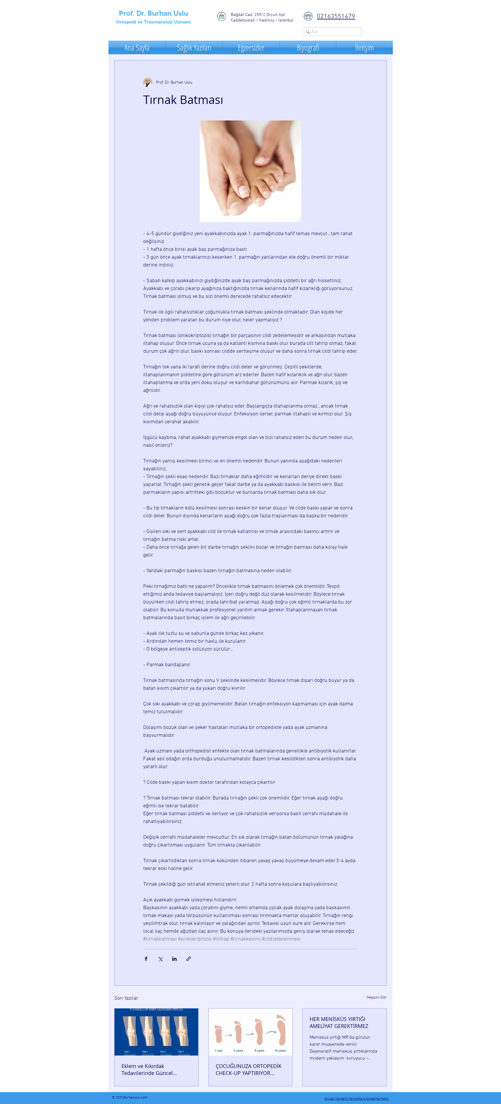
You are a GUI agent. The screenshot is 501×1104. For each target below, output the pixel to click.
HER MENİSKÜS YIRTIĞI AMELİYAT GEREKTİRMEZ (339, 1022)
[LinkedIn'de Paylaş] (174, 958)
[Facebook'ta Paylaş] (146, 958)
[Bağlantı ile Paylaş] (188, 958)
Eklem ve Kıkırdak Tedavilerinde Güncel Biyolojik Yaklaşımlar (147, 1069)
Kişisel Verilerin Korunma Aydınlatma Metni (356, 1099)
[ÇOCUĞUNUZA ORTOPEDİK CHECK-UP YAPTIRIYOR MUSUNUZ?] (251, 1032)
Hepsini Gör (377, 997)
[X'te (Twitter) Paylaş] (160, 958)
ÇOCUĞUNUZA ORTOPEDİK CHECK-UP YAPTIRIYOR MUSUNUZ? (249, 1069)
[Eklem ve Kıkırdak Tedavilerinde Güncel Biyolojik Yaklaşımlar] (156, 1032)
